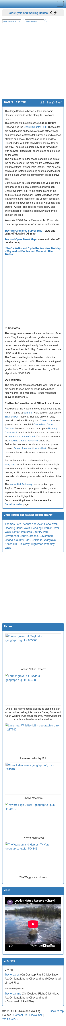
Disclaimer (35, 1015)
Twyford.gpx (12, 974)
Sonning (28, 412)
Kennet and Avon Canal (22, 436)
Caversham (46, 420)
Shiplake (37, 540)
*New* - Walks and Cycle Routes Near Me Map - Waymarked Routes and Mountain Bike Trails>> (32, 251)
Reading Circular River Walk (24, 440)
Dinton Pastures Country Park (30, 448)
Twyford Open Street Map (21, 239)
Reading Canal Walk (17, 528)
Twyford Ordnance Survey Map (24, 230)
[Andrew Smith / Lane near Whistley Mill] (33, 738)
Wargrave (10, 464)
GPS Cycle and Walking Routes (28, 13)
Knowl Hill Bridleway (21, 484)
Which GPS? (10, 1019)
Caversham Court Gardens (21, 536)
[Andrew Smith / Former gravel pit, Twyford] (33, 649)
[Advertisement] (33, 64)
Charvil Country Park (35, 127)
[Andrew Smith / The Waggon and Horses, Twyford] (33, 857)
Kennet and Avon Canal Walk (40, 524)
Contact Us (20, 1015)
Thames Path (12, 416)
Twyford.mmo (13, 993)
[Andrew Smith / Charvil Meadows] (33, 778)
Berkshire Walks (13, 504)
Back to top (57, 1011)
